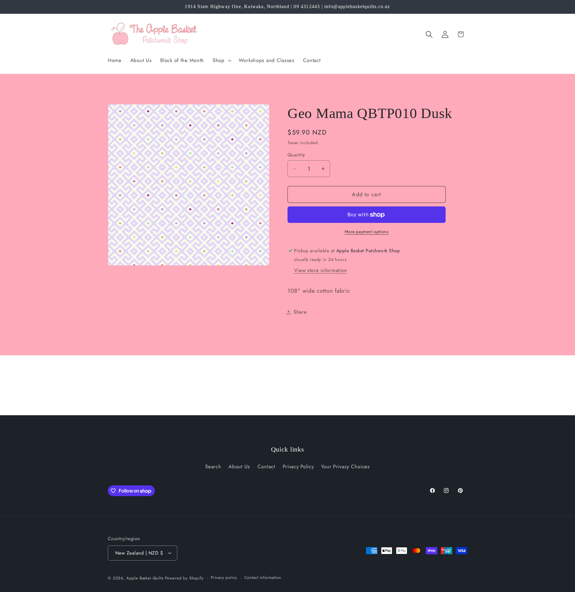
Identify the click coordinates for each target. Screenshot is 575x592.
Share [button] (300, 311)
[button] (221, 60)
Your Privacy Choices (345, 466)
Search (213, 466)
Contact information (262, 577)
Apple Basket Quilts (145, 578)
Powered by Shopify (184, 578)
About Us (239, 466)
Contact (266, 466)
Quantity (296, 155)
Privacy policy (224, 577)
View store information (320, 270)
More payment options (367, 232)
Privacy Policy (298, 466)
